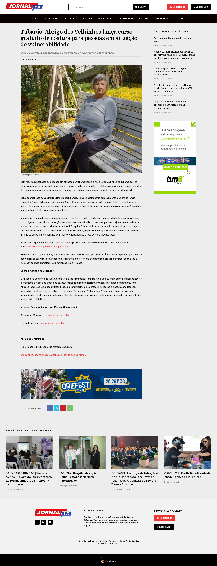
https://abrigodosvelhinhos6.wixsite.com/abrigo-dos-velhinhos (53, 354)
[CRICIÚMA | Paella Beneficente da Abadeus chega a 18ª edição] (187, 452)
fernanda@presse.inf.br (52, 323)
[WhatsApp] (70, 408)
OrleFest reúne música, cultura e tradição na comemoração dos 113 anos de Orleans (173, 88)
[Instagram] (43, 522)
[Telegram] (50, 522)
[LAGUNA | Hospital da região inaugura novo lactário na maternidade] (82, 452)
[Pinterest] (63, 408)
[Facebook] (50, 408)
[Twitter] (56, 408)
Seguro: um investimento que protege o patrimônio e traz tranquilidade (170, 104)
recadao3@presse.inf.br (57, 315)
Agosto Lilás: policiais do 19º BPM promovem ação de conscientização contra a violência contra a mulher (174, 54)
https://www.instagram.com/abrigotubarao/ (46, 246)
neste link (63, 242)
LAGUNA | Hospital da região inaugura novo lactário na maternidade (170, 71)
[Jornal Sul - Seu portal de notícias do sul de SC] (35, 7)
